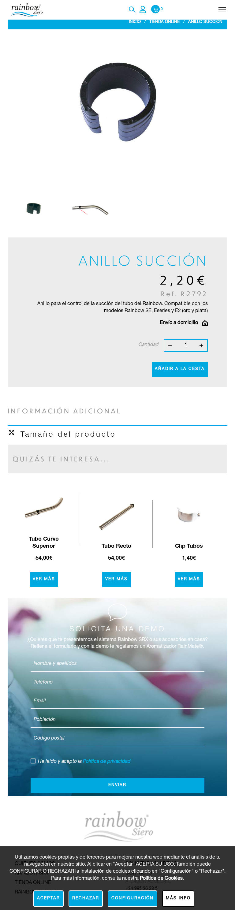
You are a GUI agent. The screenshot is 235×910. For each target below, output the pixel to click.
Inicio (135, 22)
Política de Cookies (161, 878)
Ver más (44, 579)
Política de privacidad (107, 761)
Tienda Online (164, 22)
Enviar (117, 785)
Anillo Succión (205, 22)
